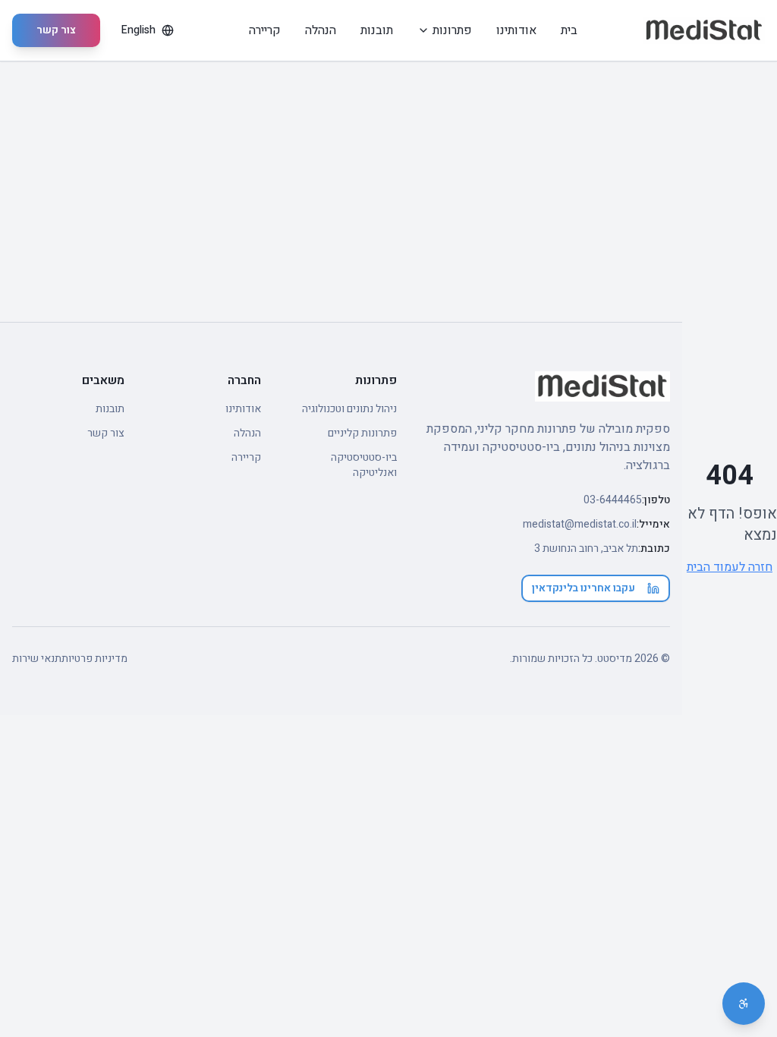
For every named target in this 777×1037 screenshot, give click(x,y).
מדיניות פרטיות (94, 659)
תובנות (376, 30)
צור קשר (56, 30)
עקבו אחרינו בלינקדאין (583, 588)
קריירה (265, 30)
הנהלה (320, 30)
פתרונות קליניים (362, 433)
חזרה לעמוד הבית (729, 567)
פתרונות (452, 30)
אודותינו (516, 30)
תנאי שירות (36, 659)
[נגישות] (743, 1003)
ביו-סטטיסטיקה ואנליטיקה (364, 465)
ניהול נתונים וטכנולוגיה (349, 409)
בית (569, 30)
